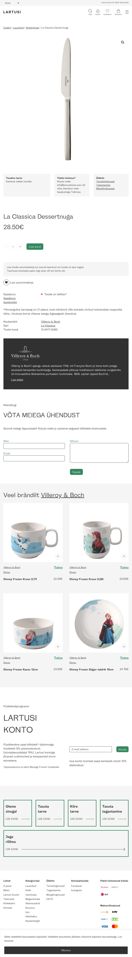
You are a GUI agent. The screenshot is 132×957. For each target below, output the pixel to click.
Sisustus (30, 907)
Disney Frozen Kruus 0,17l (20, 579)
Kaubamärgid (32, 920)
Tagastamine (103, 185)
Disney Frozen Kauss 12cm (20, 669)
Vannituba (30, 894)
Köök (28, 890)
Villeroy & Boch (50, 321)
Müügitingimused (105, 188)
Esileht (7, 27)
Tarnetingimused (105, 181)
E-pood (7, 886)
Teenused (8, 899)
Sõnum (74, 441)
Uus (27, 912)
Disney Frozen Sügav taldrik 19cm (91, 669)
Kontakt (7, 907)
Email (6, 453)
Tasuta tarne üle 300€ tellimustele (115, 3)
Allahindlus (31, 916)
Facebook (76, 886)
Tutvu (58, 567)
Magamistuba (32, 899)
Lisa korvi (35, 246)
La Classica (48, 325)
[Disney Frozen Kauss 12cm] (33, 622)
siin (63, 270)
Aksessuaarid (32, 903)
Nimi (6, 441)
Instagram (76, 890)
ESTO (49, 899)
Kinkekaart (9, 903)
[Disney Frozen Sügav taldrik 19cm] (99, 622)
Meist (6, 890)
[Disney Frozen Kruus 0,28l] (99, 532)
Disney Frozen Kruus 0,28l (86, 579)
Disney (6, 572)
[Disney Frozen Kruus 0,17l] (33, 532)
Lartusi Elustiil (11, 894)
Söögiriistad (32, 27)
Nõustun (66, 950)
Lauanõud (18, 27)
